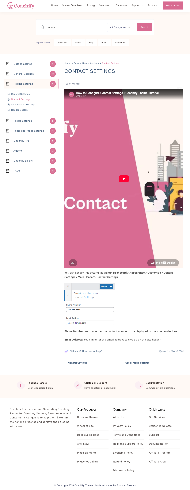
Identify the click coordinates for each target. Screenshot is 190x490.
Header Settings (90, 63)
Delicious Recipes (88, 435)
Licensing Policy (123, 452)
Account (152, 5)
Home (54, 5)
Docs (76, 63)
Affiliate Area (157, 461)
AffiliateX (83, 444)
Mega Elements (86, 452)
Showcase (121, 5)
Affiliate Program (160, 452)
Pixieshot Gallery (88, 461)
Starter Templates (72, 5)
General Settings (77, 363)
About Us (119, 417)
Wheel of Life (85, 426)
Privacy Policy (122, 426)
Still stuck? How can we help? (86, 351)
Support (136, 5)
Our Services (157, 417)
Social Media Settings (137, 363)
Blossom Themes (88, 417)
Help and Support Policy (128, 444)
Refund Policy (121, 461)
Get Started (172, 5)
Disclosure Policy (123, 470)
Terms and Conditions (127, 435)
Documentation (158, 444)
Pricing (91, 5)
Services (104, 5)
